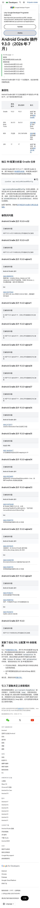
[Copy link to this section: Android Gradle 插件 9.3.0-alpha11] (33, 303)
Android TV (5, 793)
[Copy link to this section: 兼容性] (10, 90)
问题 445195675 (8, 546)
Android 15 (5, 808)
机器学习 (4, 760)
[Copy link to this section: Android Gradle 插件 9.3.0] (26, 621)
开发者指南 (5, 832)
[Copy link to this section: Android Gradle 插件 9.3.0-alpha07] (34, 387)
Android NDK (6, 841)
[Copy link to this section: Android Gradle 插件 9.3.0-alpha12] (34, 259)
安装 (31, 122)
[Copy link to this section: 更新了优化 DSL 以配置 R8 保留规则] (6, 646)
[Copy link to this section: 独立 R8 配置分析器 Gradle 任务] (3, 165)
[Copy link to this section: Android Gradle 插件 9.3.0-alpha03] (34, 487)
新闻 (3, 743)
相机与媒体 (5, 766)
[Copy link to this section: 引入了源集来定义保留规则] (31, 686)
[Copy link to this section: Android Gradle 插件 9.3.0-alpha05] (34, 434)
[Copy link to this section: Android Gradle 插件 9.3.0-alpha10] (34, 324)
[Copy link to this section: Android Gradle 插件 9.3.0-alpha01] (34, 576)
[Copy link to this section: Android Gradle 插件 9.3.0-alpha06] (34, 408)
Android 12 (5, 817)
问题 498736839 (8, 476)
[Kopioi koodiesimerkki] (37, 179)
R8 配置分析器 (19, 171)
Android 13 (5, 814)
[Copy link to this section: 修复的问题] (15, 215)
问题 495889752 (8, 600)
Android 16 (5, 805)
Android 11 (5, 820)
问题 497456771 (8, 593)
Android (4, 730)
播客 (3, 749)
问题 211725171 (7, 425)
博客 (3, 746)
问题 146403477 (8, 450)
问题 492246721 (8, 612)
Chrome (4, 874)
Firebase (4, 877)
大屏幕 (4, 781)
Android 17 (5, 802)
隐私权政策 (5, 770)
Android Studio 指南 (8, 828)
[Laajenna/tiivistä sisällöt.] (13, 55)
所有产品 (4, 883)
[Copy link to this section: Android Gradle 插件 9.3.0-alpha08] (34, 366)
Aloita (20, 33)
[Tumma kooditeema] (35, 179)
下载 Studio (5, 838)
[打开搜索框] (20, 2)
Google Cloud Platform (9, 880)
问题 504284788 (8, 560)
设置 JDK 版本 (33, 150)
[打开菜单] (3, 2)
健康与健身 (5, 763)
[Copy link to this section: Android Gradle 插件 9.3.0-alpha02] (34, 529)
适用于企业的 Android (8, 733)
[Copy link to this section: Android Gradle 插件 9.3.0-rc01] (31, 240)
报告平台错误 (6, 849)
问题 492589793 (8, 520)
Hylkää (20, 27)
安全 (3, 736)
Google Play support (8, 855)
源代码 (4, 740)
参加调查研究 (6, 858)
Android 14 (5, 811)
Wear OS (4, 784)
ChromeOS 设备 (7, 787)
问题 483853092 (8, 276)
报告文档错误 (6, 852)
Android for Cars (7, 790)
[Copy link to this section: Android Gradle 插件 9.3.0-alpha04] (34, 460)
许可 (11, 890)
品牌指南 (17, 890)
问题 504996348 (8, 504)
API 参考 (4, 835)
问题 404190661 (8, 292)
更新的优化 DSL (11, 650)
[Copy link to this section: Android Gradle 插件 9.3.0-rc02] (31, 221)
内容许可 (20, 708)
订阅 (24, 898)
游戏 (3, 757)
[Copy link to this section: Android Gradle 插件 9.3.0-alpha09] (34, 345)
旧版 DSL (19, 678)
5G (2, 773)
